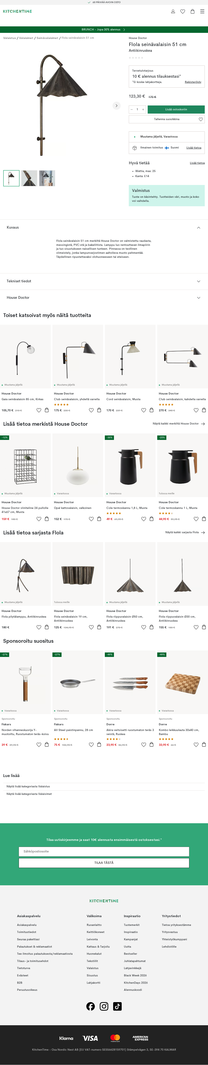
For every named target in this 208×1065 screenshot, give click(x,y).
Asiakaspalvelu (27, 925)
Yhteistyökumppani (174, 939)
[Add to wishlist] (39, 410)
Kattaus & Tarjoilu (98, 946)
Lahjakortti (93, 982)
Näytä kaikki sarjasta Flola (182, 532)
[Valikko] (202, 11)
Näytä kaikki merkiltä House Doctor (176, 423)
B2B (19, 982)
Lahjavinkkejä (132, 968)
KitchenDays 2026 (136, 982)
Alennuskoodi (133, 990)
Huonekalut (94, 954)
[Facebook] (90, 1006)
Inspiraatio (131, 932)
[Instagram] (104, 1006)
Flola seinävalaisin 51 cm (78, 38)
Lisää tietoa (193, 147)
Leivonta (92, 939)
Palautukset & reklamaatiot (34, 946)
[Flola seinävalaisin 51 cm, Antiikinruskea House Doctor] (62, 105)
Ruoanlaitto (94, 925)
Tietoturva (23, 968)
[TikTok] (117, 1006)
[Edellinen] (7, 106)
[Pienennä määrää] (131, 109)
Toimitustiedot (26, 932)
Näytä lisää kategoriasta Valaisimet (29, 794)
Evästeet (22, 975)
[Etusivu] (17, 11)
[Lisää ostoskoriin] (46, 409)
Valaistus (9, 38)
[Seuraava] (117, 106)
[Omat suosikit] (183, 11)
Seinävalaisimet (47, 38)
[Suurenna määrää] (143, 109)
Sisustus (92, 975)
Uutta (127, 946)
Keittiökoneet (95, 932)
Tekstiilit (92, 961)
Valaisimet (26, 38)
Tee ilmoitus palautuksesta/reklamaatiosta (45, 954)
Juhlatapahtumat (135, 961)
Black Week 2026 (135, 975)
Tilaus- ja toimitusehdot (32, 961)
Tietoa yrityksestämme (176, 925)
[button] (136, 58)
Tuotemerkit (132, 925)
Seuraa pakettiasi (28, 939)
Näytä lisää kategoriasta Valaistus (28, 786)
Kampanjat (131, 939)
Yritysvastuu (170, 932)
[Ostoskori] (192, 11)
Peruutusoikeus (27, 990)
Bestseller (130, 954)
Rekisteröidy (193, 82)
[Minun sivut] (173, 11)
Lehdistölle (169, 946)
